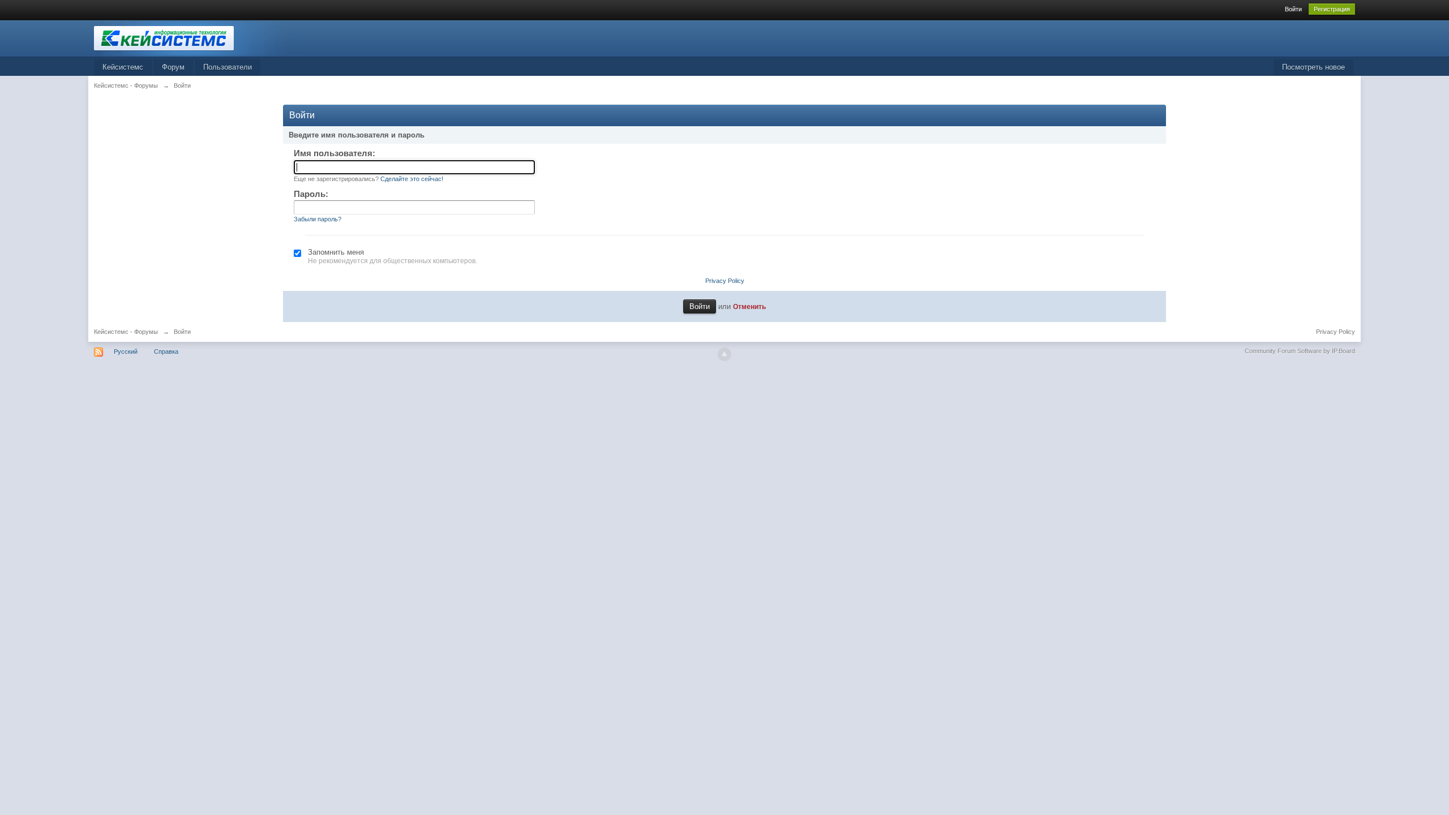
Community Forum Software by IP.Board (1300, 351)
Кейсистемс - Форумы (126, 331)
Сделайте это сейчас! (411, 178)
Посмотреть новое (1313, 67)
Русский (126, 351)
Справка (166, 351)
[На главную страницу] (195, 37)
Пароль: (311, 194)
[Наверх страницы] (724, 354)
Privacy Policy (724, 280)
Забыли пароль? (317, 219)
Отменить (749, 306)
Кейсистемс (122, 67)
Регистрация (1332, 9)
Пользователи (227, 67)
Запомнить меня (336, 252)
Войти (1293, 9)
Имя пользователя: (334, 153)
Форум (173, 67)
